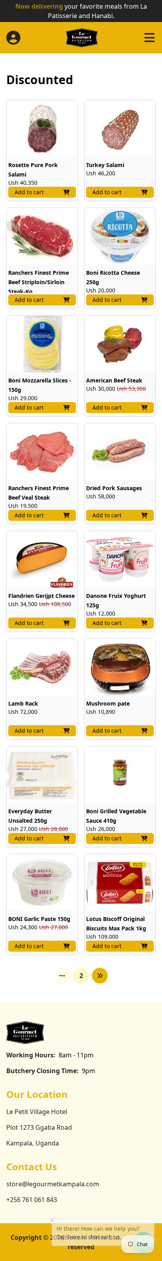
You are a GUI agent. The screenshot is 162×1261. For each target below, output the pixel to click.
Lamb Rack (23, 703)
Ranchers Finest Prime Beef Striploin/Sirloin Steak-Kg (38, 282)
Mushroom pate (108, 703)
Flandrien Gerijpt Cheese (41, 595)
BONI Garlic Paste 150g (39, 919)
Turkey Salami (105, 165)
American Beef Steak (114, 380)
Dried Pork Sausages (114, 488)
